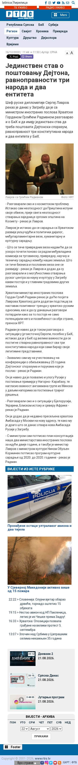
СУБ (59, 722)
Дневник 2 (45, 654)
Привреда (60, 31)
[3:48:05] (23, 701)
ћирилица (20, 2)
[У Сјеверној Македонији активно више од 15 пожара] (40, 558)
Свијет (27, 31)
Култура (12, 37)
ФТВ (74, 762)
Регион (11, 31)
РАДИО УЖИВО (55, 7)
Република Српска (20, 24)
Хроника (42, 31)
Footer (15, 747)
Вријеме (12, 44)
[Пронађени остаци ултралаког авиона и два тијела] (40, 497)
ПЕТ (50, 722)
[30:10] (23, 680)
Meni (63, 15)
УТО (22, 722)
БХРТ (66, 762)
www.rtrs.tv (42, 758)
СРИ (32, 722)
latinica (7, 2)
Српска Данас (48, 675)
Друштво (30, 37)
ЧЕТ (41, 722)
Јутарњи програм (51, 697)
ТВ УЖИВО (20, 7)
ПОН (13, 722)
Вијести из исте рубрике (31, 469)
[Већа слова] (72, 52)
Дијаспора (49, 37)
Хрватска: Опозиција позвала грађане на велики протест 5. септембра (35, 625)
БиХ (41, 24)
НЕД (68, 722)
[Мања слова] (67, 52)
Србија (53, 24)
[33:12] (23, 658)
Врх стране (26, 763)
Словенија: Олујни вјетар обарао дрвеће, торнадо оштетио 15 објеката (37, 604)
